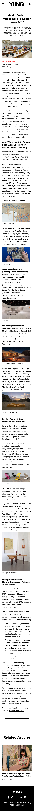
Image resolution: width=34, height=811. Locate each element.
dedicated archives (16, 711)
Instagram (6, 77)
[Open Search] (30, 4)
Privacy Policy (26, 803)
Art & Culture (8, 62)
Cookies (6, 803)
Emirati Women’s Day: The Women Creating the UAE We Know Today (17, 775)
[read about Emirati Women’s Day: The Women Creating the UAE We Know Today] (17, 758)
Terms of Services (15, 803)
